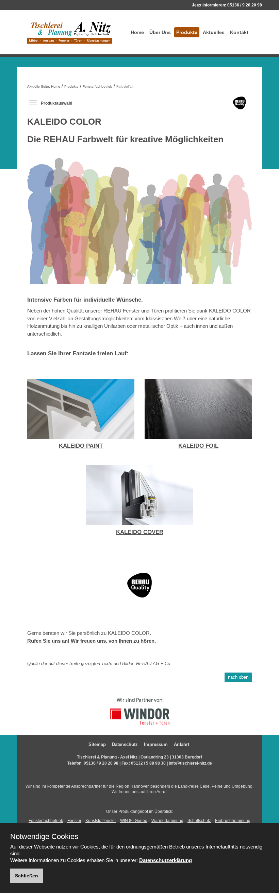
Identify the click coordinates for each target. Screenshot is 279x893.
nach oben (238, 677)
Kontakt (239, 32)
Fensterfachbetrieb (97, 86)
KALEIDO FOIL (198, 446)
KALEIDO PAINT (81, 446)
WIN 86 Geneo (133, 820)
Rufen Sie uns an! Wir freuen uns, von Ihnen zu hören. (91, 641)
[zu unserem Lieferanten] (139, 711)
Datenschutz (125, 744)
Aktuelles (214, 32)
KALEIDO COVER (139, 532)
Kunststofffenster (100, 820)
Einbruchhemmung (232, 820)
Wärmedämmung (167, 820)
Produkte (186, 32)
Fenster (74, 820)
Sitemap (97, 744)
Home (137, 32)
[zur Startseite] (69, 32)
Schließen (26, 875)
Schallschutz (199, 820)
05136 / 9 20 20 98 (244, 5)
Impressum (156, 744)
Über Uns (160, 32)
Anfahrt (181, 744)
